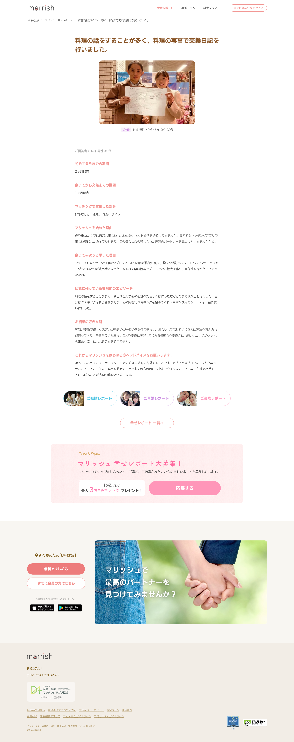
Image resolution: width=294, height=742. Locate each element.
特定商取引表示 (36, 710)
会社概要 (32, 716)
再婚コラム (188, 8)
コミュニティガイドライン (109, 716)
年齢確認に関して (50, 716)
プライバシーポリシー (91, 710)
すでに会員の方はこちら (56, 583)
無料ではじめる (56, 569)
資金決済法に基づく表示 (62, 710)
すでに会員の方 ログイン (248, 8)
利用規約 (127, 710)
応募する (185, 488)
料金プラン (210, 8)
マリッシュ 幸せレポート (58, 20)
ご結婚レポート (99, 398)
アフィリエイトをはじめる (42, 675)
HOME (35, 20)
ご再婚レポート (156, 398)
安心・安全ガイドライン (77, 716)
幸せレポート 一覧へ (147, 423)
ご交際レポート (213, 398)
